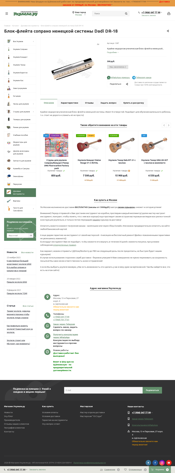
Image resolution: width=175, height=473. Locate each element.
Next (168, 125)
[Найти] (126, 13)
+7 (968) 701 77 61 (61, 319)
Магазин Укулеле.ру (14, 406)
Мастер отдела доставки (92, 412)
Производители (12, 420)
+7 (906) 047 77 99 (151, 12)
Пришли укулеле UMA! (17, 282)
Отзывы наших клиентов (16, 424)
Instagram (162, 462)
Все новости (27, 252)
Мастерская (86, 406)
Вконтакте (148, 462)
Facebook (155, 462)
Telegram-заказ (143, 77)
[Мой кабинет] (168, 13)
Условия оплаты (50, 412)
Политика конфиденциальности (89, 462)
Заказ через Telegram (64, 324)
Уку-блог (8, 416)
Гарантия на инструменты (55, 420)
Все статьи (28, 306)
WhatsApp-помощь (120, 77)
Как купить (48, 406)
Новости (8, 412)
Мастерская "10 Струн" (91, 416)
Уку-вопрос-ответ (51, 424)
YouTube (169, 462)
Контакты (9, 431)
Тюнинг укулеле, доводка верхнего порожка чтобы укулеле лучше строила (18, 314)
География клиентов (14, 428)
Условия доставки (51, 416)
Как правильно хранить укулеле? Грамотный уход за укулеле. (20, 329)
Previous (164, 125)
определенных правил (64, 245)
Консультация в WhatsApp (145, 425)
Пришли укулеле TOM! (17, 293)
